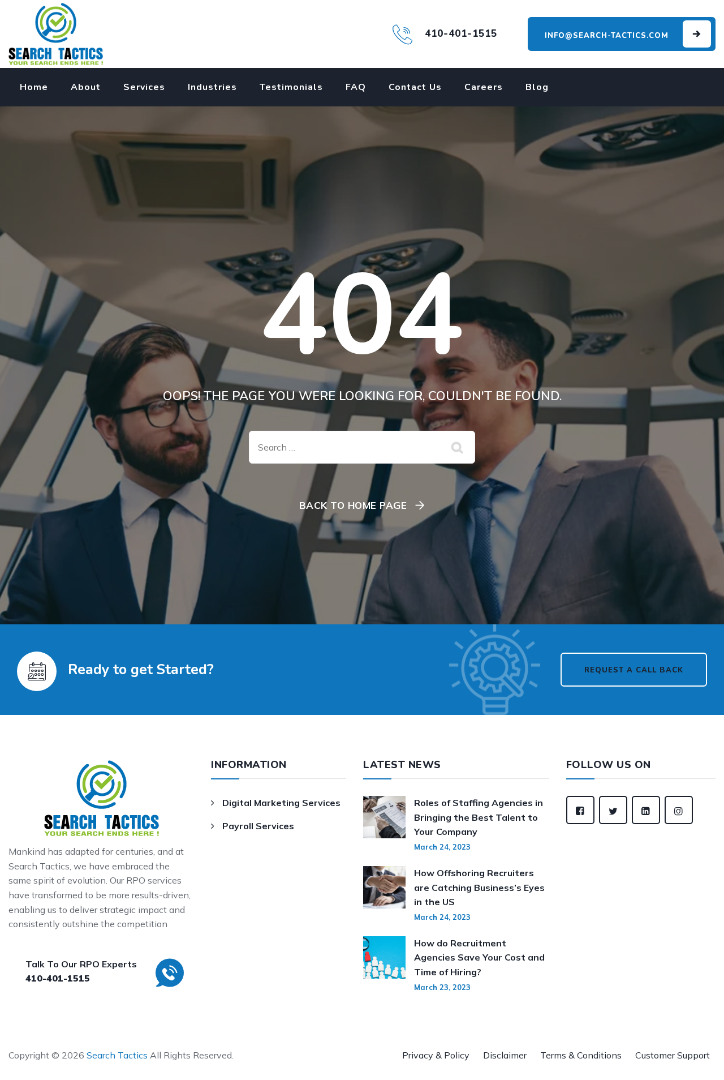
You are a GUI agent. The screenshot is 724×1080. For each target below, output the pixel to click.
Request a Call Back (633, 670)
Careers (483, 87)
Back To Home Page (353, 505)
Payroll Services (258, 826)
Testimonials (291, 87)
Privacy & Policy (435, 1055)
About (86, 87)
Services (144, 87)
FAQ (356, 87)
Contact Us (415, 87)
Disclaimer (505, 1055)
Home (34, 87)
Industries (212, 87)
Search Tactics (117, 1055)
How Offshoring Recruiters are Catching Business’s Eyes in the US (479, 887)
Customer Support (672, 1055)
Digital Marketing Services (281, 802)
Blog (537, 87)
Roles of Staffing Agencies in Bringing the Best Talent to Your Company (478, 817)
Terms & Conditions (581, 1055)
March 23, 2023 (442, 987)
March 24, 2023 (442, 846)
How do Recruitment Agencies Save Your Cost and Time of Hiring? (479, 957)
